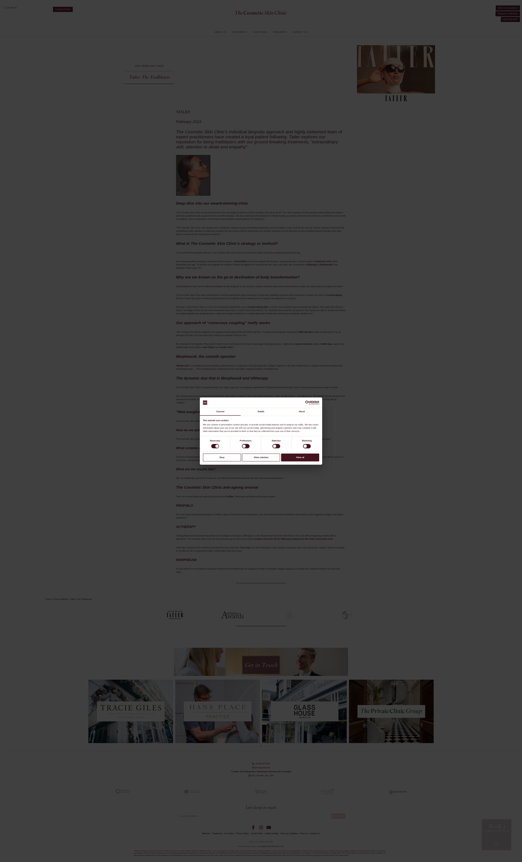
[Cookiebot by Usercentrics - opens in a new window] (307, 403)
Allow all (300, 457)
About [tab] (302, 411)
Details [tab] (261, 411)
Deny (222, 457)
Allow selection (261, 457)
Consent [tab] (220, 411)
